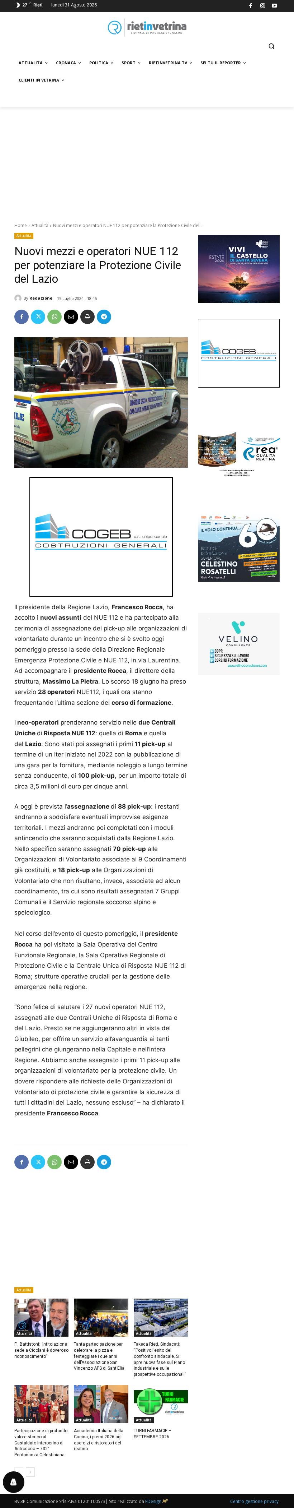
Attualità (40, 225)
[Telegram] (104, 317)
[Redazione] (19, 298)
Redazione (40, 298)
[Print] (87, 317)
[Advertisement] (147, 160)
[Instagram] (262, 6)
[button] (271, 46)
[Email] (71, 317)
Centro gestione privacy (254, 1501)
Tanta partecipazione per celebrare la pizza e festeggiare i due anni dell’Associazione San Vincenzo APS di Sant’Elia (99, 1356)
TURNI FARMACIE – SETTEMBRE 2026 (152, 1433)
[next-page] (30, 1472)
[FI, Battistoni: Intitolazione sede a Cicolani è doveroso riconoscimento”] (41, 1318)
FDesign (153, 1501)
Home (20, 225)
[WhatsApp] (54, 317)
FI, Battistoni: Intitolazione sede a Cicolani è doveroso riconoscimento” (41, 1350)
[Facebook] (251, 6)
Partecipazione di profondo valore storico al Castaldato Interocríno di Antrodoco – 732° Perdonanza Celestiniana (40, 1442)
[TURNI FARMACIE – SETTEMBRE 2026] (161, 1404)
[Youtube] (275, 6)
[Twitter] (38, 317)
